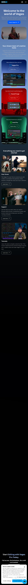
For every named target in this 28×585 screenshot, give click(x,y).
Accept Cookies (17, 580)
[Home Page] (4, 2)
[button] (26, 2)
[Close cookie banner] (24, 567)
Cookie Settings (7, 580)
